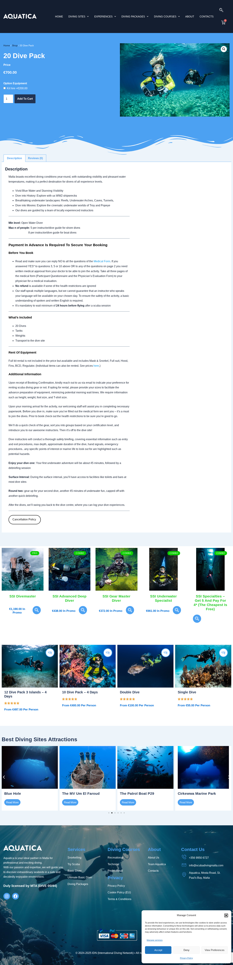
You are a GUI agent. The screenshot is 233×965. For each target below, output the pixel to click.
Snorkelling (74, 857)
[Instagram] (6, 896)
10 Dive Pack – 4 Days (80, 692)
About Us (153, 857)
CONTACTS (207, 16)
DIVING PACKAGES (133, 16)
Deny (187, 950)
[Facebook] (15, 896)
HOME (59, 16)
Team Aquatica (157, 864)
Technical (113, 864)
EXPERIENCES (103, 16)
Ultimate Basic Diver (80, 877)
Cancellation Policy (24, 519)
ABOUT (189, 16)
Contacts (153, 870)
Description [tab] (14, 158)
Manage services (155, 940)
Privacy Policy (186, 958)
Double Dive (130, 692)
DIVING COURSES (165, 16)
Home (6, 45)
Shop (15, 45)
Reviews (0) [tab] (35, 158)
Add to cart (25, 98)
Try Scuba (74, 864)
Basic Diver (75, 870)
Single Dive (187, 692)
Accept (158, 950)
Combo (80, 553)
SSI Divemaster (22, 596)
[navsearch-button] (221, 10)
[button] (226, 915)
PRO (34, 553)
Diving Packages (78, 884)
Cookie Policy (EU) (119, 892)
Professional (115, 870)
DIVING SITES (76, 16)
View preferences (214, 950)
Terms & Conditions (119, 899)
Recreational (115, 857)
